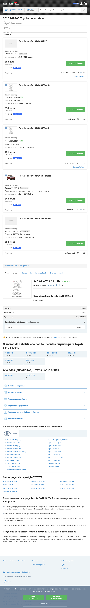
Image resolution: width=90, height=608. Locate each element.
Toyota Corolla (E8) (13, 446)
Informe (56, 337)
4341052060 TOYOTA (67, 485)
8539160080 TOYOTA (38, 488)
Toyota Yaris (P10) (54, 460)
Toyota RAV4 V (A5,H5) (55, 457)
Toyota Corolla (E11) (54, 446)
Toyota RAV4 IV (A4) (54, 443)
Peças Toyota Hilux (54, 463)
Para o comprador (38, 565)
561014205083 (52, 354)
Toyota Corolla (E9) (54, 449)
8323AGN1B (72, 354)
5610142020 (30, 361)
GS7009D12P (9, 376)
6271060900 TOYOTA (38, 485)
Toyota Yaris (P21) (54, 454)
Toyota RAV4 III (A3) (13, 454)
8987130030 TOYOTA (67, 481)
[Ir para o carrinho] (85, 3)
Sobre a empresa (67, 561)
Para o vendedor (38, 561)
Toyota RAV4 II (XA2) (14, 440)
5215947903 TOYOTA (38, 481)
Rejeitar (56, 597)
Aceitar (33, 597)
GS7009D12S (30, 376)
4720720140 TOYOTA (10, 481)
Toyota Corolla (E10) (14, 449)
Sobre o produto (26, 273)
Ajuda (63, 565)
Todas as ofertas (11, 273)
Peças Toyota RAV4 (13, 463)
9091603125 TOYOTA (10, 488)
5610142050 (9, 361)
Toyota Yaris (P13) (13, 460)
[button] (76, 3)
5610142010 (9, 354)
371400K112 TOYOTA (67, 488)
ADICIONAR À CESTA (76, 63)
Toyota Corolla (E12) (54, 451)
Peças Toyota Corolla (14, 466)
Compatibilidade (41, 273)
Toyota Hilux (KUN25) (14, 443)
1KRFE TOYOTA (8, 485)
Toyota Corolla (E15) (14, 457)
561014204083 (31, 354)
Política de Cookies (49, 591)
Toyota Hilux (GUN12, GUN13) (58, 440)
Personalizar (45, 604)
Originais (53, 273)
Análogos (63, 273)
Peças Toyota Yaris (54, 466)
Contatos (64, 568)
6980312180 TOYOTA (10, 492)
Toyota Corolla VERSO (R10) (16, 451)
